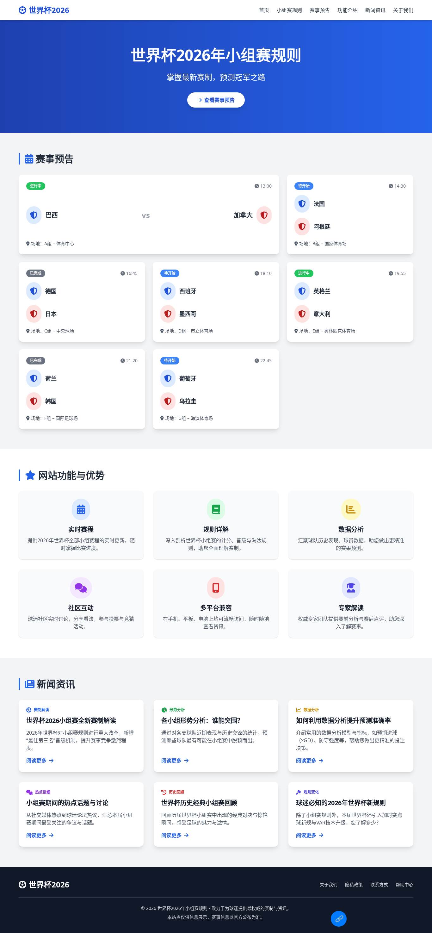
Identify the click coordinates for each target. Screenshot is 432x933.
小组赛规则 (289, 10)
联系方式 (379, 884)
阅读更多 (36, 760)
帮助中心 (404, 884)
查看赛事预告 (219, 99)
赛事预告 (320, 10)
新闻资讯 (375, 10)
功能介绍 (347, 10)
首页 (264, 10)
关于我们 (403, 10)
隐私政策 (354, 884)
